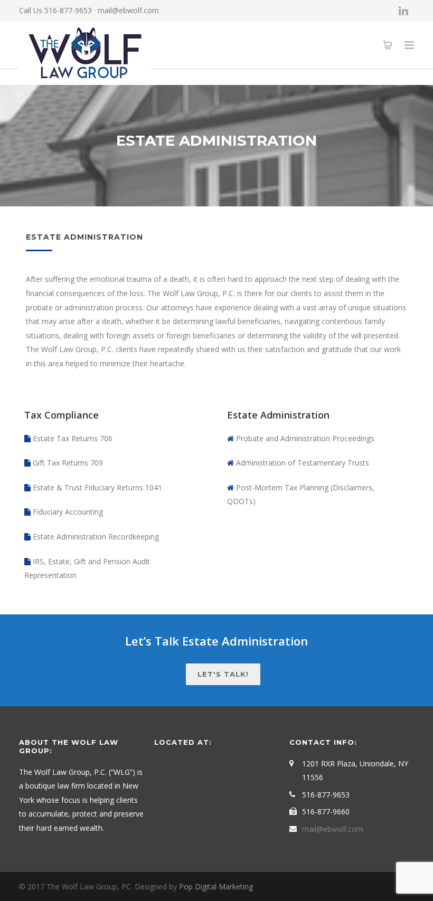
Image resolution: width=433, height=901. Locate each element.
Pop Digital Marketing (216, 886)
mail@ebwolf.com (128, 10)
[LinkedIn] (403, 10)
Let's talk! (223, 674)
